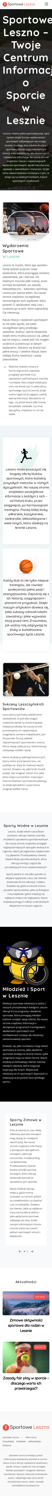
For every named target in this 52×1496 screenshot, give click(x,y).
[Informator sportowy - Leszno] (19, 5)
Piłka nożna (31, 1437)
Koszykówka (8, 1441)
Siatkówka (21, 1441)
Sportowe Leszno (11, 1437)
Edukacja (7, 1445)
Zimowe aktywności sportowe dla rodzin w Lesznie (26, 1325)
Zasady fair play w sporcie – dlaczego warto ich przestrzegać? (26, 1383)
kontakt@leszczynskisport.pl (25, 1485)
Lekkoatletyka (34, 1441)
